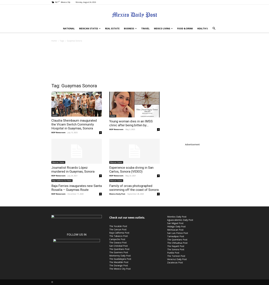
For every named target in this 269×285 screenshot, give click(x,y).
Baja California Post (119, 232)
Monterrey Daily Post (120, 255)
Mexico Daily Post (117, 194)
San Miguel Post (175, 223)
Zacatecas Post (175, 262)
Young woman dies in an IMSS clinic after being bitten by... (131, 123)
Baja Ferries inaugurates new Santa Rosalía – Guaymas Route (76, 188)
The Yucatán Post (118, 226)
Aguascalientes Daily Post (180, 219)
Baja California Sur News (62, 180)
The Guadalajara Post (120, 258)
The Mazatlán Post (118, 262)
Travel (145, 28)
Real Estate (112, 28)
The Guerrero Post (118, 252)
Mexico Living (162, 28)
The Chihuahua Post (177, 242)
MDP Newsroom (58, 132)
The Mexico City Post (120, 268)
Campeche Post (117, 239)
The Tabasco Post (118, 235)
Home (54, 40)
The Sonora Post (175, 249)
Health (201, 28)
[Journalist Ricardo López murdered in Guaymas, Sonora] (76, 151)
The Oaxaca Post (118, 242)
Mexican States (88, 28)
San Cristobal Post (118, 245)
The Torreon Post (176, 255)
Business (129, 28)
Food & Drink (185, 28)
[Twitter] (207, 28)
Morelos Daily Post (176, 216)
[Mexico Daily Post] (134, 14)
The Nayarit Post (175, 246)
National (69, 28)
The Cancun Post (118, 229)
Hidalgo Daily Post (176, 226)
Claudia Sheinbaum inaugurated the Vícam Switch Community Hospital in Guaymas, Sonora (74, 124)
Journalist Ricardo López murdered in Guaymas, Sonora (72, 169)
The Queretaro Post (177, 239)
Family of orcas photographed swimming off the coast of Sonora (134, 188)
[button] (214, 28)
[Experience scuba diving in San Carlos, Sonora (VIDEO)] (134, 151)
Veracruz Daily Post (177, 259)
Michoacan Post (175, 229)
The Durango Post (118, 265)
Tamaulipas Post (175, 236)
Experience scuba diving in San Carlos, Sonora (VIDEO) (131, 169)
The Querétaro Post (119, 249)
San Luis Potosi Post (177, 233)
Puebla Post (173, 252)
